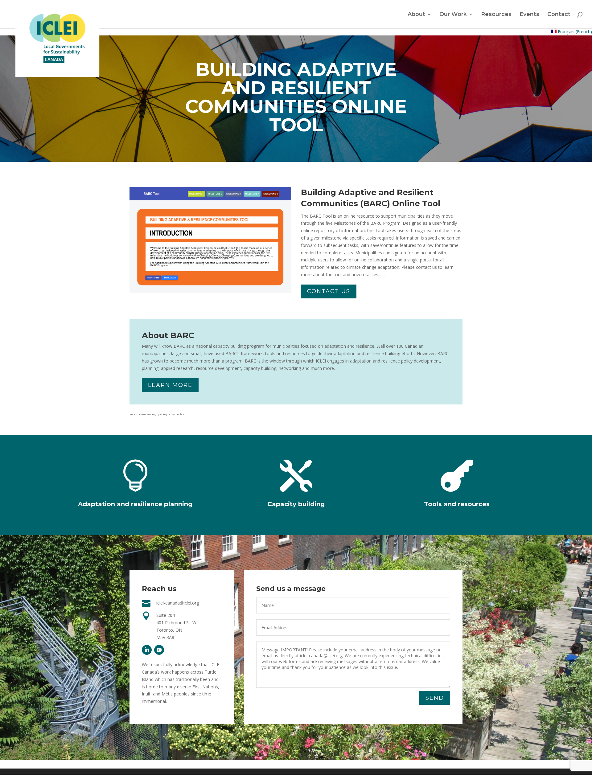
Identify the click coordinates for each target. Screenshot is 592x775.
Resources (496, 15)
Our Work (453, 15)
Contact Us (328, 291)
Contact (558, 15)
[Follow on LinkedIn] (147, 650)
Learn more (170, 385)
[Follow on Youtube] (159, 650)
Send (435, 698)
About (416, 15)
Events (529, 15)
